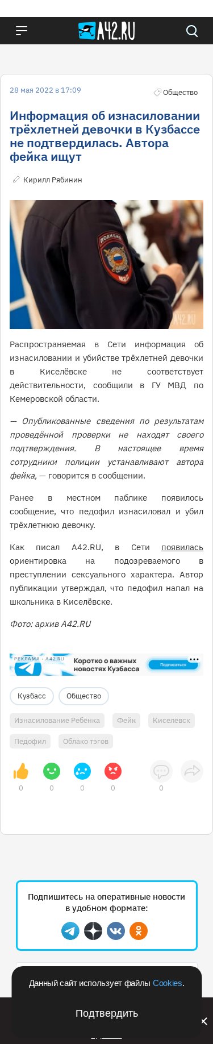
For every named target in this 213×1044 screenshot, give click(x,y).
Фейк (126, 720)
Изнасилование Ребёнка (57, 720)
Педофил (30, 741)
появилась (182, 547)
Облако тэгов (85, 741)
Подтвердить (107, 1013)
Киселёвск (171, 720)
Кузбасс (32, 696)
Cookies (167, 983)
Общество (83, 696)
